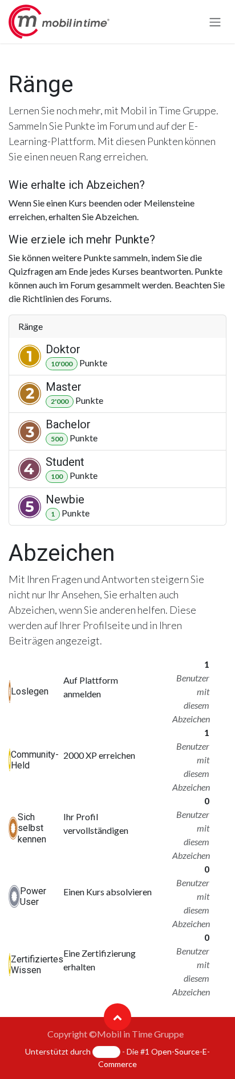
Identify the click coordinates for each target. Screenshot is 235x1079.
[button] (117, 1017)
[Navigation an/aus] (215, 22)
